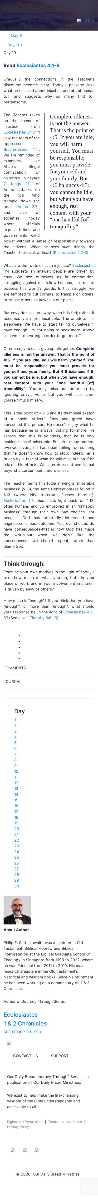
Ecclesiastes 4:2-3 (70, 252)
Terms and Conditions (65, 1122)
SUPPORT (60, 1055)
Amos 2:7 (27, 206)
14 (16, 794)
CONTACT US (25, 1055)
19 (16, 823)
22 (16, 840)
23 (16, 845)
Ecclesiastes (21, 1014)
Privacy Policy (18, 1127)
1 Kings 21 (17, 183)
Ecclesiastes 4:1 (21, 149)
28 (16, 874)
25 (16, 857)
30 (16, 886)
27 (16, 868)
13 (16, 788)
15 (16, 800)
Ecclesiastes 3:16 (19, 132)
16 (16, 805)
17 (16, 811)
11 (16, 777)
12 (16, 782)
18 (16, 817)
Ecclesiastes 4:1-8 (38, 65)
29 (16, 880)
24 (16, 851)
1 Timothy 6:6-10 (42, 617)
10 (16, 771)
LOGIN (88, 20)
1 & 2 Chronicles (25, 1023)
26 (16, 863)
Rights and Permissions (25, 1122)
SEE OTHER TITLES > (23, 1032)
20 (16, 828)
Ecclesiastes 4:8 (19, 500)
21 (16, 834)
